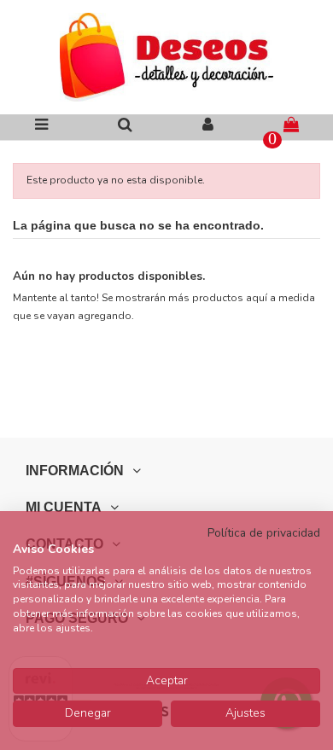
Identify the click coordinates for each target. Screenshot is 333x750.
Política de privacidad (263, 533)
